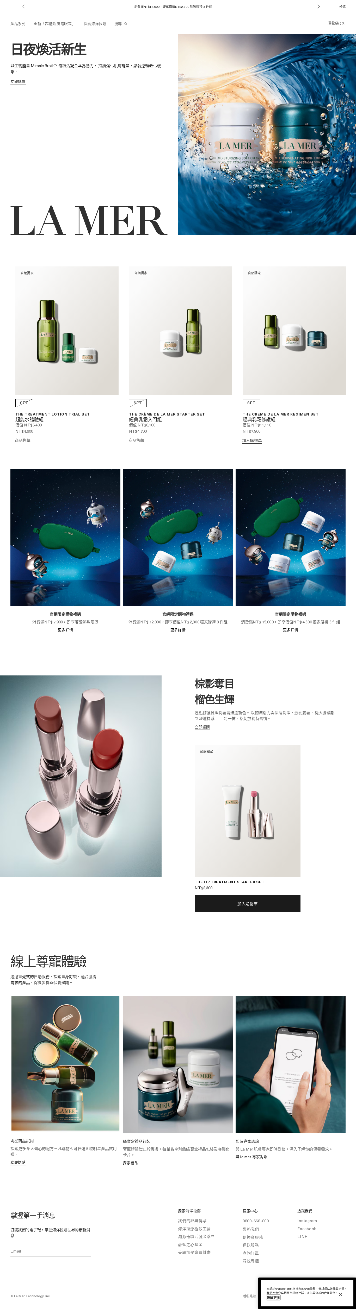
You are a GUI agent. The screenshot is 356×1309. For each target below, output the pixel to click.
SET (24, 403)
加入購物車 (252, 440)
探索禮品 (130, 1162)
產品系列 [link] (18, 23)
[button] (23, 7)
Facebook (306, 1228)
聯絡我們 (251, 1229)
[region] (307, 1293)
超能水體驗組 (29, 420)
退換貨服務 (253, 1237)
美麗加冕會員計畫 (194, 1252)
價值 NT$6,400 (28, 425)
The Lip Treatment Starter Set (229, 882)
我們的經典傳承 (192, 1220)
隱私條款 (249, 1295)
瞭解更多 (273, 1297)
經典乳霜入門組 (145, 420)
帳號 (342, 6)
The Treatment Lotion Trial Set (52, 414)
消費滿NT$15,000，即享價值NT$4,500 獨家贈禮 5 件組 (173, 6)
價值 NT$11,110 (257, 425)
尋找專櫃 (251, 1261)
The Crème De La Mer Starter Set (167, 414)
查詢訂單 (251, 1253)
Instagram (307, 1220)
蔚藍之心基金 (190, 1244)
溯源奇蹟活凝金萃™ (196, 1236)
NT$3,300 (203, 888)
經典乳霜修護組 (259, 420)
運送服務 (251, 1245)
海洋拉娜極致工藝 (194, 1228)
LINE (302, 1236)
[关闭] (340, 1294)
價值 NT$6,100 (142, 425)
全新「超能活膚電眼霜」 (55, 23)
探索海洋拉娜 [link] (95, 23)
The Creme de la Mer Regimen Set (281, 414)
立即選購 (18, 1162)
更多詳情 (65, 630)
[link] (18, 82)
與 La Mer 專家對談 (252, 1156)
